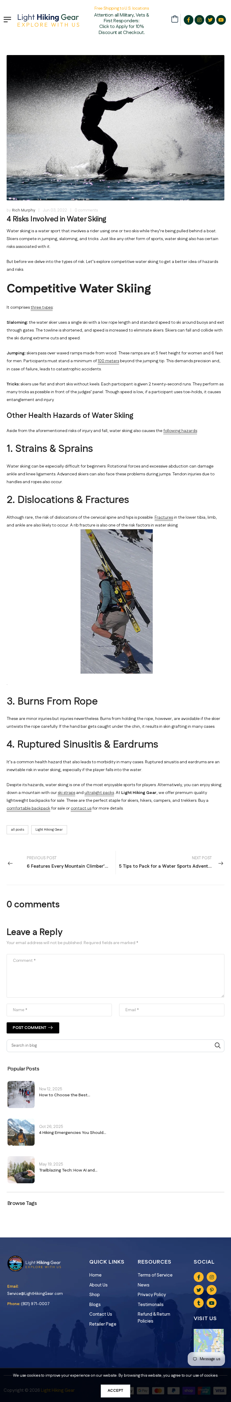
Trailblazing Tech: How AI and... (68, 1170)
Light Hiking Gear (49, 829)
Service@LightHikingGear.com (35, 1293)
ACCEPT (115, 1390)
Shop (94, 1295)
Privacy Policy (152, 1295)
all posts (17, 829)
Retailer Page (102, 1324)
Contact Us (100, 1314)
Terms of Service (155, 1275)
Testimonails (151, 1305)
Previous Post (71, 862)
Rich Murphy (23, 210)
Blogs (95, 1305)
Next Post (167, 862)
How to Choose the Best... (64, 1095)
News (143, 1285)
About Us (98, 1285)
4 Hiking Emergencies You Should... (72, 1133)
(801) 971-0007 (35, 1304)
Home (95, 1275)
